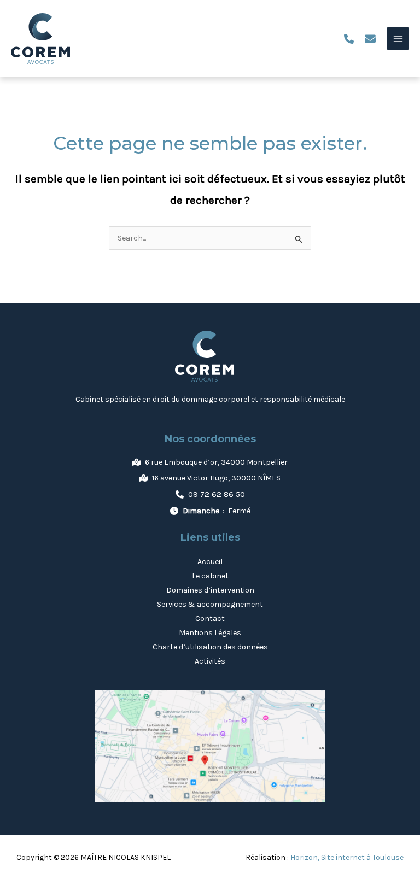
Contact (210, 618)
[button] (349, 39)
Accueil (210, 561)
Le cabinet (210, 576)
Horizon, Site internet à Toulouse (347, 857)
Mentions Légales (210, 632)
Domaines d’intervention (210, 590)
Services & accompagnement (210, 604)
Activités (210, 661)
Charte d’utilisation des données (210, 647)
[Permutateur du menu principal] (398, 38)
